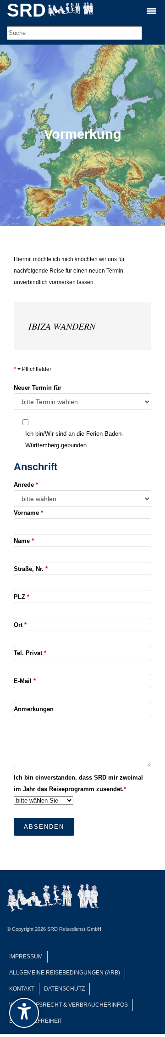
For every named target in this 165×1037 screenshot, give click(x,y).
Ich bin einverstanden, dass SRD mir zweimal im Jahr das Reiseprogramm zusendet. (78, 783)
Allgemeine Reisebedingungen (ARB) (64, 972)
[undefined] (24, 1013)
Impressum (26, 956)
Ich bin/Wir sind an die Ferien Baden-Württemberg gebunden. (74, 439)
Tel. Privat (30, 653)
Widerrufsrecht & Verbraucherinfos (68, 1005)
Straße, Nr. (31, 568)
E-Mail (25, 681)
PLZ (21, 596)
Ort (20, 624)
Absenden (44, 826)
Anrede (26, 484)
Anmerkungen (34, 709)
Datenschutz (64, 989)
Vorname (28, 512)
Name (24, 540)
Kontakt (21, 989)
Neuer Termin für (37, 387)
